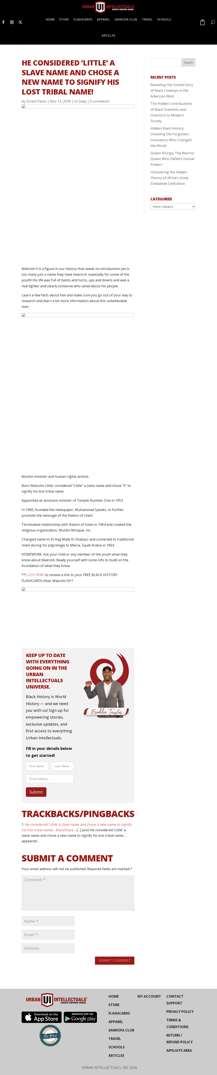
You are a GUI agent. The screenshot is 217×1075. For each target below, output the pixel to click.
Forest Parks (36, 101)
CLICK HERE (34, 574)
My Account (149, 996)
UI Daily (80, 101)
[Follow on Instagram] (11, 22)
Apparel (103, 19)
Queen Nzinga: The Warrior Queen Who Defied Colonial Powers (172, 159)
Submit (36, 791)
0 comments (99, 101)
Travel (147, 19)
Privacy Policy (180, 1011)
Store (64, 19)
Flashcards (83, 19)
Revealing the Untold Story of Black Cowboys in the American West (171, 90)
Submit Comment (115, 960)
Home (50, 19)
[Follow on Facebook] (3, 22)
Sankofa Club (126, 19)
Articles (108, 35)
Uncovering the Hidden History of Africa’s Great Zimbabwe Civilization (169, 178)
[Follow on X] (20, 22)
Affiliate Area (179, 1050)
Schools (164, 19)
